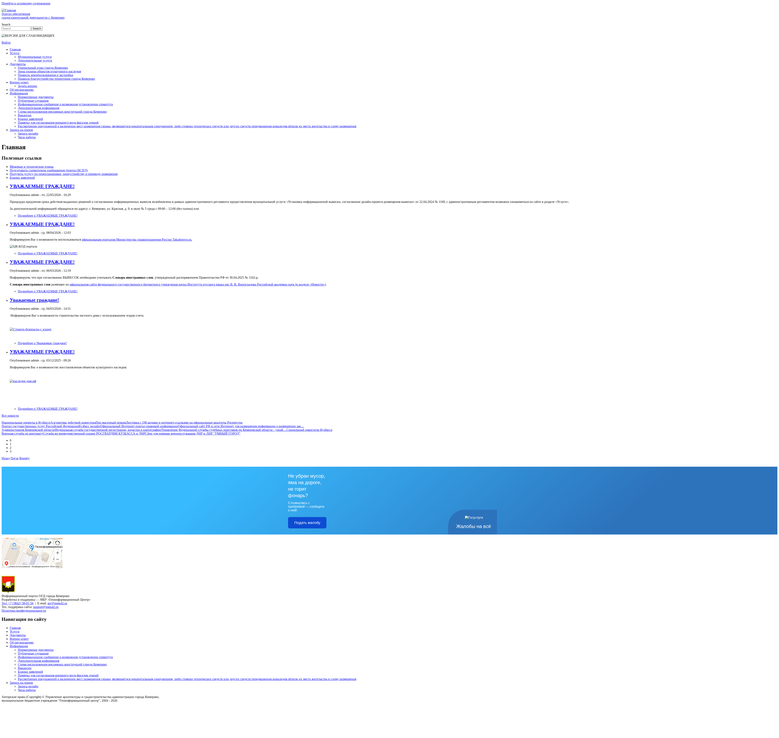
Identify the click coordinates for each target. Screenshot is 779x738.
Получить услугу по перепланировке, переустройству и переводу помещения (63, 174)
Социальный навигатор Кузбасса (309, 430)
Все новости (10, 415)
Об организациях (22, 89)
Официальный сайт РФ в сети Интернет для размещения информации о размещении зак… (241, 426)
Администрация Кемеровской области (28, 430)
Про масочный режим (111, 422)
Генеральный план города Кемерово (43, 67)
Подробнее (47, 215)
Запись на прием (21, 130)
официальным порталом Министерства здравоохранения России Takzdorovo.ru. (137, 239)
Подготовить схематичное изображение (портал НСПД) (49, 170)
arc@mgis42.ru (57, 603)
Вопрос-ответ (19, 82)
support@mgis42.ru (45, 607)
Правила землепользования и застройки (45, 75)
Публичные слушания (33, 100)
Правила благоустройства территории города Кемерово (56, 78)
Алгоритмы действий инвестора (73, 422)
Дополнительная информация (38, 108)
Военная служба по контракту (22, 433)
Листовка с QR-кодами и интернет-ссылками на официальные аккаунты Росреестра (184, 422)
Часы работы (27, 137)
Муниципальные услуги (35, 56)
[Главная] (8, 592)
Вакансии (24, 115)
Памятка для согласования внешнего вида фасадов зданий (58, 122)
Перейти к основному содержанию (26, 3)
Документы (18, 64)
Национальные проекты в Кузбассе (26, 422)
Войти (6, 42)
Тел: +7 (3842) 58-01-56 (17, 603)
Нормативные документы (36, 97)
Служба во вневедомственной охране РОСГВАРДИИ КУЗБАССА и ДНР (94, 433)
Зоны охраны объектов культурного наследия (49, 71)
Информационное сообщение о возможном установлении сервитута (65, 104)
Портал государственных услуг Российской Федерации (40, 426)
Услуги (14, 53)
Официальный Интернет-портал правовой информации (139, 426)
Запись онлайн (28, 133)
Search (6, 24)
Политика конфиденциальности (24, 610)
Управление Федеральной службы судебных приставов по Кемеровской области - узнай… (223, 430)
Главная (15, 49)
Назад (6, 458)
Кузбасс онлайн (89, 426)
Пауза (14, 458)
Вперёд (24, 458)
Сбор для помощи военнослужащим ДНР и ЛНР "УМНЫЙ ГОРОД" (192, 433)
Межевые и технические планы (32, 166)
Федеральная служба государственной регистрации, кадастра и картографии (108, 430)
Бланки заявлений (30, 119)
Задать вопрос (27, 86)
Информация (19, 93)
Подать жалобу (307, 523)
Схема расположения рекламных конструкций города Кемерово (62, 111)
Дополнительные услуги (35, 60)
